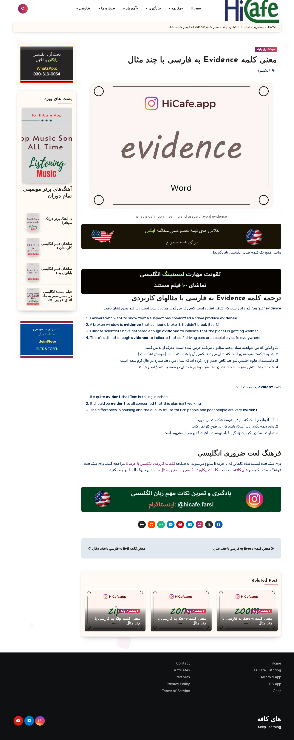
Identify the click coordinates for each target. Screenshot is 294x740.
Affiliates (182, 670)
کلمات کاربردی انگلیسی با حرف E (150, 463)
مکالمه (176, 8)
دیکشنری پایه (266, 49)
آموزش (131, 8)
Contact (183, 663)
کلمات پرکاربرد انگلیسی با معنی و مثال (189, 470)
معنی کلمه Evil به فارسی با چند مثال (118, 548)
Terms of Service (176, 691)
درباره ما (107, 8)
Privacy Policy (178, 684)
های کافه (241, 470)
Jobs (277, 691)
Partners (183, 677)
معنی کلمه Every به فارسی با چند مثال (242, 548)
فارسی (83, 8)
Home (195, 8)
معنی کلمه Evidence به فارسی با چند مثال (202, 60)
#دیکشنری (264, 70)
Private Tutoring (267, 670)
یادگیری (153, 8)
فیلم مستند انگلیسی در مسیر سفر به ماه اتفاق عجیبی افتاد (57, 296)
